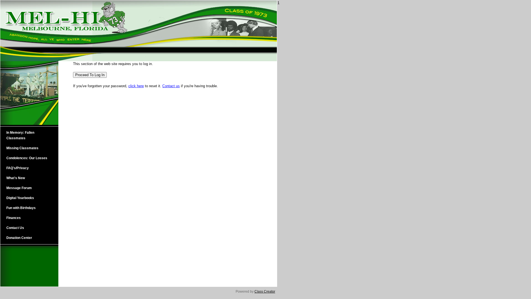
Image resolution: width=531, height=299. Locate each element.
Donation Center (19, 238)
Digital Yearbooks (20, 198)
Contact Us (15, 228)
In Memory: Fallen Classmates (20, 135)
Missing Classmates (22, 148)
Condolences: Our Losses (26, 158)
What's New (15, 178)
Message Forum (19, 188)
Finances (13, 218)
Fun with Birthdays (21, 208)
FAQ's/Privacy (17, 168)
